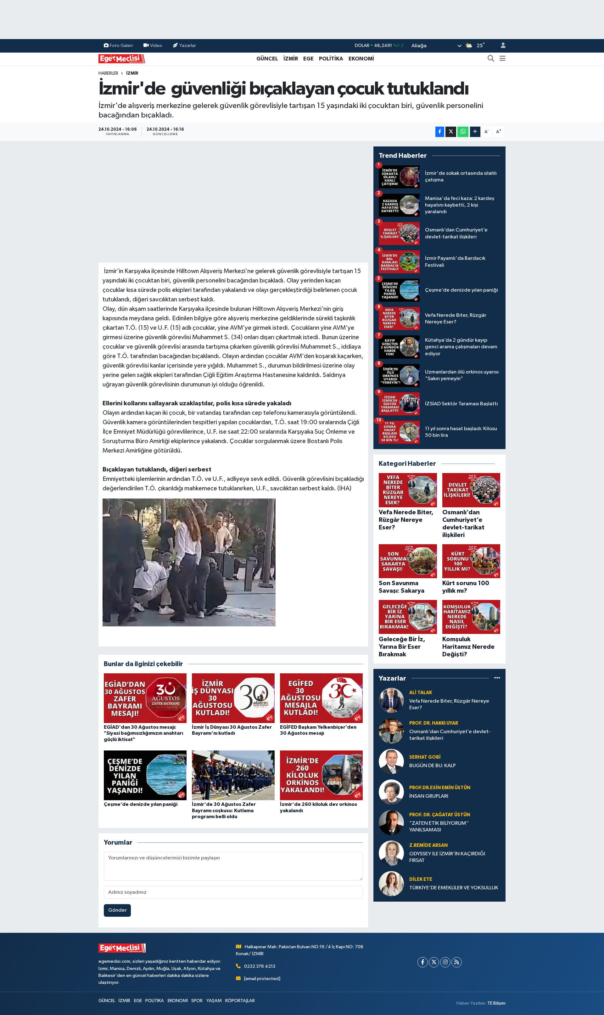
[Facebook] (422, 962)
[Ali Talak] (391, 700)
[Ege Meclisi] (122, 58)
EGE (308, 58)
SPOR (197, 1000)
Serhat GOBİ (425, 757)
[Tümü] (497, 678)
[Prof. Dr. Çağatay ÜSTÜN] (391, 822)
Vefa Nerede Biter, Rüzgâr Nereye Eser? (449, 704)
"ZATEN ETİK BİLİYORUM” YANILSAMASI (439, 827)
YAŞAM (214, 1000)
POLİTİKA (331, 58)
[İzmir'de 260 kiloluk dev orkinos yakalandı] (321, 775)
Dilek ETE (420, 879)
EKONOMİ (361, 58)
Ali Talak (420, 692)
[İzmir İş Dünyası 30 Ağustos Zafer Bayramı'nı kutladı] (233, 698)
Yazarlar (187, 45)
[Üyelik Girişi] (500, 46)
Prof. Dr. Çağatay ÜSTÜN (439, 815)
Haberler (108, 73)
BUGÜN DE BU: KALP (432, 765)
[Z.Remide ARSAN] (391, 853)
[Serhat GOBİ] (391, 761)
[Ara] (491, 59)
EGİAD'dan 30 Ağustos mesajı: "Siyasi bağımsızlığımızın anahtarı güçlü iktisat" (143, 733)
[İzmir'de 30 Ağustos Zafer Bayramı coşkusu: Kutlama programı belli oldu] (233, 775)
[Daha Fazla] (475, 132)
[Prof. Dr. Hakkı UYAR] (391, 730)
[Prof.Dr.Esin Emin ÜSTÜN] (391, 792)
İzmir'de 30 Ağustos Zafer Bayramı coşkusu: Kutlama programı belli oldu (224, 810)
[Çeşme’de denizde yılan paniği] (145, 775)
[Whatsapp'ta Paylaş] (462, 132)
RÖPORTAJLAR (240, 1000)
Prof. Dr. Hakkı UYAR (433, 723)
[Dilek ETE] (391, 883)
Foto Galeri (121, 45)
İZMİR (290, 58)
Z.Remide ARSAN (428, 845)
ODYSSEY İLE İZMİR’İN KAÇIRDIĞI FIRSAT (447, 857)
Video (156, 45)
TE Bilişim (496, 1003)
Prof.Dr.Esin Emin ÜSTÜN (439, 787)
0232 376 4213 (259, 966)
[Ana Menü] (503, 59)
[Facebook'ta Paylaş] (439, 132)
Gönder (117, 910)
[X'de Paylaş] (450, 132)
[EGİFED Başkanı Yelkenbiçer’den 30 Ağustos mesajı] (321, 698)
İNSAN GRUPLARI (428, 796)
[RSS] (456, 962)
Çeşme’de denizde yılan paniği (140, 804)
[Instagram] (445, 962)
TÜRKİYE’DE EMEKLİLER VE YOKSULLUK (453, 888)
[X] (434, 962)
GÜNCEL (267, 58)
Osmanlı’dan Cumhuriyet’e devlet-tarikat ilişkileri (449, 735)
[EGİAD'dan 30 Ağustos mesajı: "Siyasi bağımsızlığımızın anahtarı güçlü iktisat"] (145, 698)
